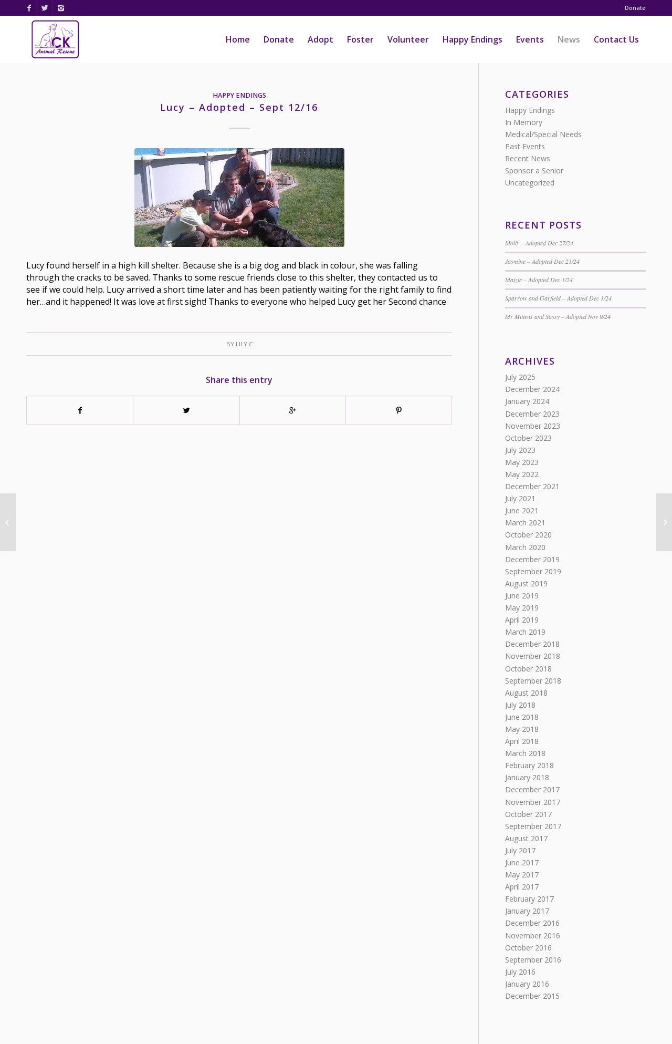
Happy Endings (239, 95)
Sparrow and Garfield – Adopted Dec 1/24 (558, 298)
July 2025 (520, 377)
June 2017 (522, 862)
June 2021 (522, 510)
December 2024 (532, 389)
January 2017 (527, 911)
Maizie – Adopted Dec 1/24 (539, 279)
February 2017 (529, 899)
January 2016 (527, 984)
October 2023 (528, 438)
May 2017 (522, 875)
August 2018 (526, 693)
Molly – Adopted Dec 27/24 (539, 243)
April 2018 (522, 741)
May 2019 (522, 608)
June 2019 (522, 596)
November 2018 (532, 656)
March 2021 (525, 523)
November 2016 (532, 935)
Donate (635, 8)
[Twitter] (44, 8)
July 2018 (520, 705)
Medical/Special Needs (543, 134)
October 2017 (528, 814)
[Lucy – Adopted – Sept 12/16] (239, 197)
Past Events (525, 146)
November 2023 (532, 426)
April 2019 (522, 620)
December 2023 (532, 414)
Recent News (527, 158)
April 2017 (522, 887)
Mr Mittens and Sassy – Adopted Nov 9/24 (558, 316)
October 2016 (528, 948)
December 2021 (532, 486)
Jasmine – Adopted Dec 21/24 (542, 261)
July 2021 (520, 498)
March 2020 (525, 547)
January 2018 (527, 777)
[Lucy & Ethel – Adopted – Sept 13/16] (664, 522)
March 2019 (525, 632)
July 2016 (520, 972)
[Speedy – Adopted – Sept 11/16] (8, 522)
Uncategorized (529, 183)
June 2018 (522, 717)
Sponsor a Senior (534, 170)
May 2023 (522, 462)
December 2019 (532, 559)
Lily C (244, 344)
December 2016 (532, 923)
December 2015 (532, 996)
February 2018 (529, 765)
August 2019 (526, 583)
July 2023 (520, 450)
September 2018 (533, 681)
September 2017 (533, 826)
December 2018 (532, 644)
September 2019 (533, 571)
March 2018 (525, 753)
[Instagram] (61, 8)
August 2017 (526, 838)
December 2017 (532, 789)
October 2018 (528, 669)
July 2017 (520, 850)
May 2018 (522, 729)
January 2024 (527, 401)
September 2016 (533, 960)
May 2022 (522, 474)
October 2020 (528, 535)
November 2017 (532, 802)
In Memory (523, 122)
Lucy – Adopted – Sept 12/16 (239, 107)
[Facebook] (29, 8)
